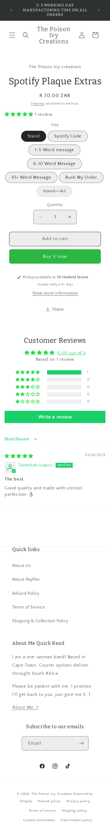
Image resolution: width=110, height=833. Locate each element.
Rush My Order (81, 177)
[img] (19, 456)
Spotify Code (67, 136)
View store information (55, 293)
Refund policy (49, 801)
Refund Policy (25, 593)
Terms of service (42, 811)
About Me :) (25, 707)
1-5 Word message (54, 150)
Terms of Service (28, 607)
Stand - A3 (57, 192)
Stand (34, 136)
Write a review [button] (55, 417)
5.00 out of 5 (71, 353)
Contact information (39, 820)
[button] (12, 35)
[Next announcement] (98, 10)
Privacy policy (78, 801)
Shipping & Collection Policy (40, 621)
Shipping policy (74, 811)
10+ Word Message (31, 177)
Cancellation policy (76, 820)
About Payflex (26, 579)
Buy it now (55, 256)
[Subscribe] (81, 743)
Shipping (37, 103)
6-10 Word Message (54, 163)
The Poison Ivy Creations (51, 794)
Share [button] (58, 309)
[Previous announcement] (11, 10)
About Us (21, 565)
